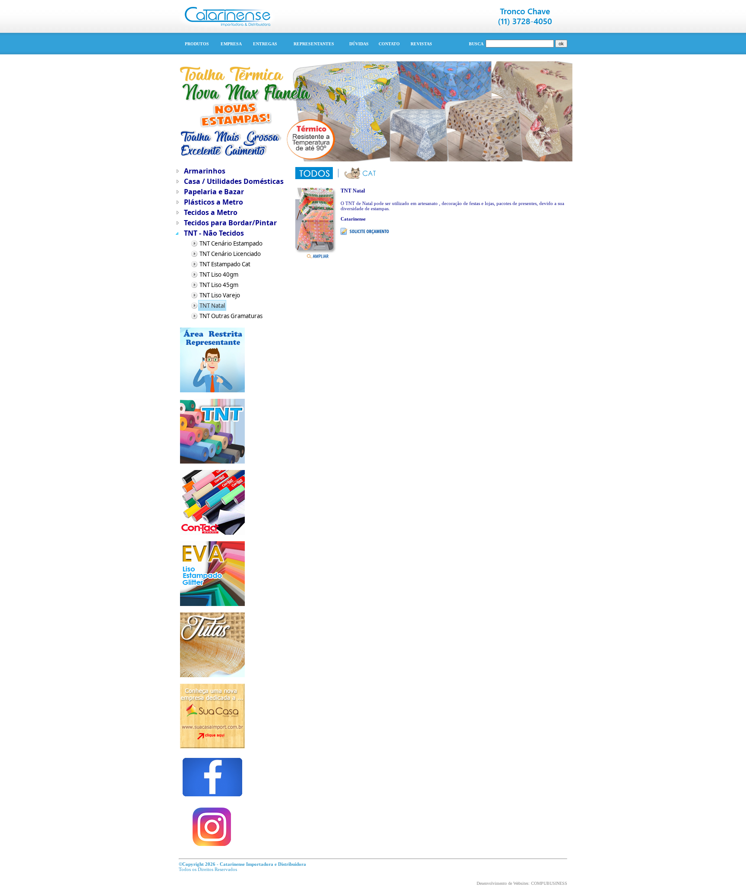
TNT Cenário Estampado (230, 243)
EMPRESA (231, 43)
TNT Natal (212, 305)
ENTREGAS (265, 43)
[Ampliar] (318, 254)
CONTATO (389, 43)
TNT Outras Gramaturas (230, 316)
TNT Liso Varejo (219, 295)
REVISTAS (421, 43)
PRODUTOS (197, 43)
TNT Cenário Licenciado (230, 254)
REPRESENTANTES (314, 43)
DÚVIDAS (359, 43)
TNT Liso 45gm (218, 285)
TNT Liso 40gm (218, 274)
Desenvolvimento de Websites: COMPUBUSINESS (522, 883)
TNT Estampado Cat (224, 264)
